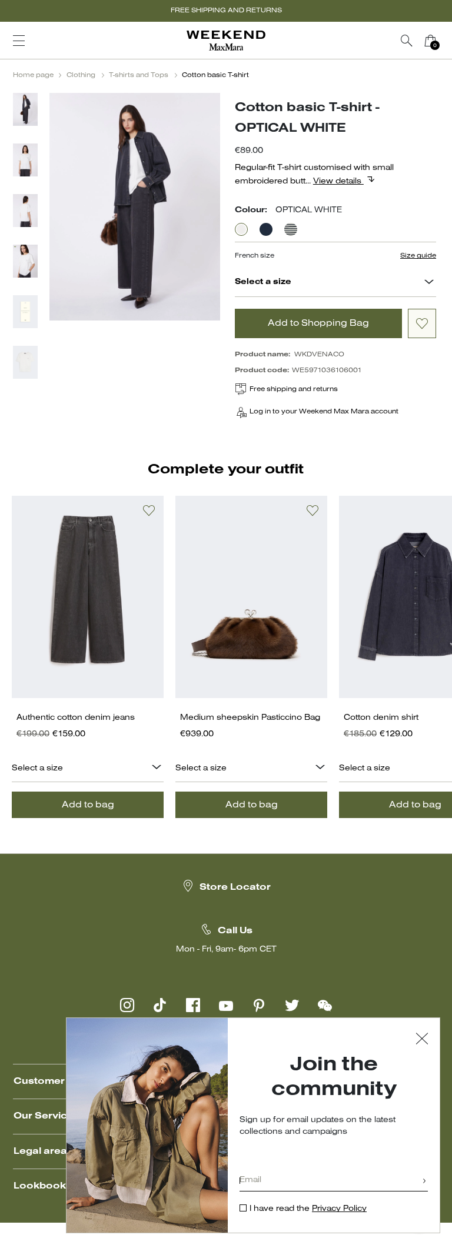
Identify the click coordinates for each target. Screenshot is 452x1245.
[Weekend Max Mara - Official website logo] (226, 41)
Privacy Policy (339, 1209)
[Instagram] (127, 1005)
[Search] (407, 40)
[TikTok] (160, 1005)
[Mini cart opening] (447, 40)
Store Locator (235, 887)
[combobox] (429, 283)
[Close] (422, 1040)
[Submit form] (424, 1182)
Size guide (418, 256)
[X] (292, 1005)
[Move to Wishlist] (422, 323)
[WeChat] (325, 1005)
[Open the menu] (19, 40)
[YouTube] (226, 1005)
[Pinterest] (259, 1005)
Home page (33, 75)
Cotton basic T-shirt (215, 75)
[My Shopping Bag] (430, 40)
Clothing (81, 75)
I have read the (308, 1209)
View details (338, 181)
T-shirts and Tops (138, 75)
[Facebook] (193, 1005)
